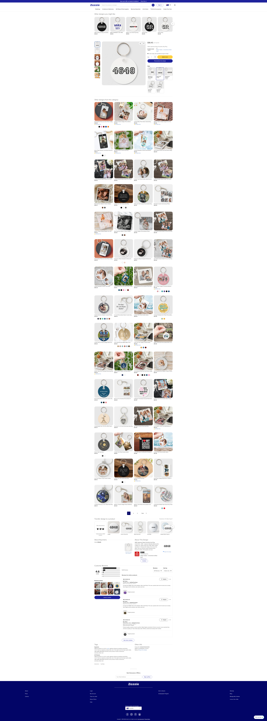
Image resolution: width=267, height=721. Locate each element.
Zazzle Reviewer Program (128, 625)
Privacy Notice (147, 719)
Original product (131, 592)
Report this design (167, 551)
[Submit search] (153, 5)
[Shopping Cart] (174, 5)
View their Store (143, 558)
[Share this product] (140, 43)
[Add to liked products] (143, 43)
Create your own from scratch (128, 553)
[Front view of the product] (124, 63)
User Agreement (141, 719)
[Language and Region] (168, 5)
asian (108, 648)
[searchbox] (128, 5)
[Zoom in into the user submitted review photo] (97, 585)
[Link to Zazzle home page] (95, 5)
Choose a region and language (132, 706)
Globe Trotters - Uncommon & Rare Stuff (164, 50)
